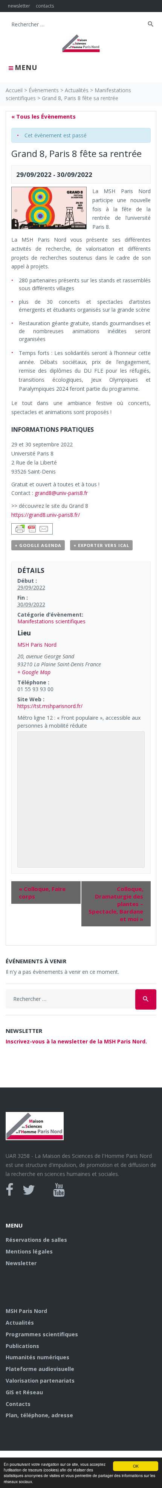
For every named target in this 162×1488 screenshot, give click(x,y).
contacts (45, 6)
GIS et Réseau (24, 1392)
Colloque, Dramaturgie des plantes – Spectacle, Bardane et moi (116, 904)
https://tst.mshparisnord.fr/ (50, 706)
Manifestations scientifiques (51, 621)
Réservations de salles (36, 1239)
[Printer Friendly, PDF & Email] (32, 528)
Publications (22, 1345)
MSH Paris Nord (37, 644)
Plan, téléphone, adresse (39, 1415)
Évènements (44, 90)
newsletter (19, 6)
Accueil (14, 90)
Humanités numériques (37, 1357)
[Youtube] (59, 1189)
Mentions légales (29, 1251)
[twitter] (29, 1189)
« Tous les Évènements (43, 116)
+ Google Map (33, 672)
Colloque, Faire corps (42, 892)
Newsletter (21, 1263)
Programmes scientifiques (42, 1334)
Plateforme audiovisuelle (40, 1368)
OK (136, 1466)
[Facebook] (10, 1189)
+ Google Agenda (38, 545)
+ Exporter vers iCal (101, 545)
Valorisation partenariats (40, 1380)
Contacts (18, 1403)
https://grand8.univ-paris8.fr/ (45, 514)
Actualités (77, 90)
